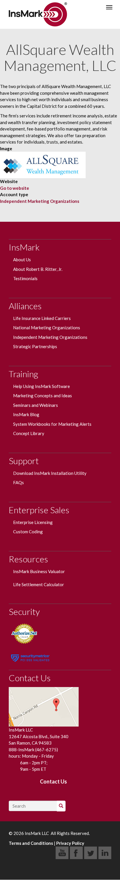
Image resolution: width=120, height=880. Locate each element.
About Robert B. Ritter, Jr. (37, 269)
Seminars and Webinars (35, 405)
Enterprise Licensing (33, 522)
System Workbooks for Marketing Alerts (52, 424)
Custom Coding (28, 531)
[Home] (37, 14)
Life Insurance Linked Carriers (42, 318)
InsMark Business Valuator (39, 571)
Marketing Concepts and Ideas (42, 395)
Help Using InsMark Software (42, 386)
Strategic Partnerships (35, 346)
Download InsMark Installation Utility (50, 473)
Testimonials (25, 278)
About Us (22, 259)
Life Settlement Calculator (38, 584)
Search (65, 806)
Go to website (14, 188)
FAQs (18, 482)
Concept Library (28, 433)
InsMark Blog (26, 414)
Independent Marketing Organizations (39, 201)
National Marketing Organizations (46, 327)
